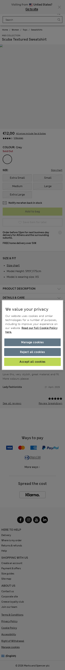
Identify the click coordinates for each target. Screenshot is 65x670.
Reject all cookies (32, 352)
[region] (33, 335)
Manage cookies (32, 342)
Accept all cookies (33, 362)
